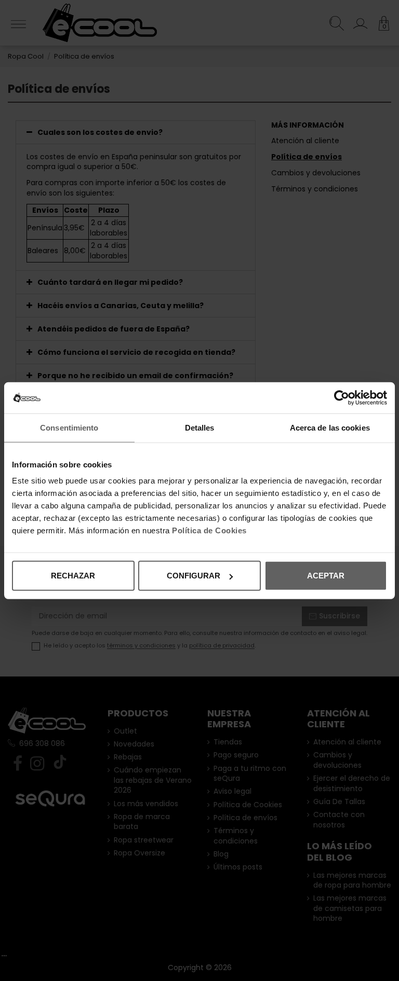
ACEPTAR (325, 575)
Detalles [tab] (200, 427)
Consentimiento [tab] (69, 427)
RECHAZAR (73, 575)
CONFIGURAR (193, 575)
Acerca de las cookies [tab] (330, 427)
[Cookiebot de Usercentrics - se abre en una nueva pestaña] (341, 397)
